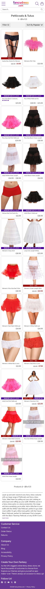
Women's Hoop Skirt (8, 250)
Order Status (6, 531)
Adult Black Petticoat (30, 213)
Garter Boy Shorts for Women (11, 61)
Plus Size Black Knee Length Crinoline (33, 138)
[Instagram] (5, 582)
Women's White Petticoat (32, 326)
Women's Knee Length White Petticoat (33, 288)
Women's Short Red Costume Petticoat (11, 438)
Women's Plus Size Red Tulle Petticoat (11, 288)
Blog (3, 549)
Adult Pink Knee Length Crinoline (9, 476)
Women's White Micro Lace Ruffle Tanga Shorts (10, 363)
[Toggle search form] (37, 3)
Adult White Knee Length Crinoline (10, 175)
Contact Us (5, 528)
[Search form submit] (42, 9)
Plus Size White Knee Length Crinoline (33, 438)
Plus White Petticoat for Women (31, 98)
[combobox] (20, 9)
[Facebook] (2, 582)
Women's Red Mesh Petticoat (11, 326)
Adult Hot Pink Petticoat (9, 401)
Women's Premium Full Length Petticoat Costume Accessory (32, 401)
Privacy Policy (7, 556)
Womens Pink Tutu (29, 61)
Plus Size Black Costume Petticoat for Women (9, 98)
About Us (5, 545)
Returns (4, 535)
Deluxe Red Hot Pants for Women (10, 213)
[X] (12, 582)
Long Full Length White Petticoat (31, 250)
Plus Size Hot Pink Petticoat (10, 138)
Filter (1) (6, 25)
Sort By (33, 25)
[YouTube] (8, 582)
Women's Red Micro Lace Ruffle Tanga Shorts (32, 363)
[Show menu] (3, 3)
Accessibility (6, 552)
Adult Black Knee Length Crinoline (32, 175)
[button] (42, 3)
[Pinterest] (15, 582)
